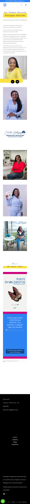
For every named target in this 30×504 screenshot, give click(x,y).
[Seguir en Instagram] (17, 81)
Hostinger (24, 502)
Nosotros (15, 444)
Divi (20, 502)
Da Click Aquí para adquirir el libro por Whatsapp (15, 351)
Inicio (15, 437)
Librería (15, 440)
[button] (3, 501)
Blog (15, 442)
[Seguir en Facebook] (12, 81)
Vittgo (13, 502)
